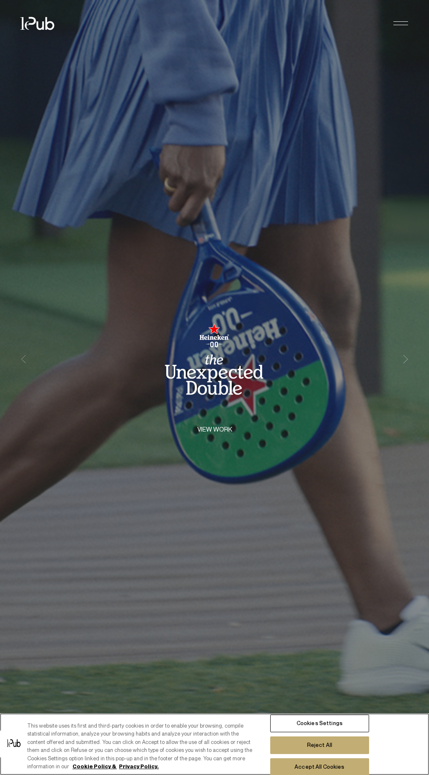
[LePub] (43, 23)
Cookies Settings (320, 723)
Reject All (319, 744)
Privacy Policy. (139, 766)
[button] (400, 23)
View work (214, 429)
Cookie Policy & (94, 766)
